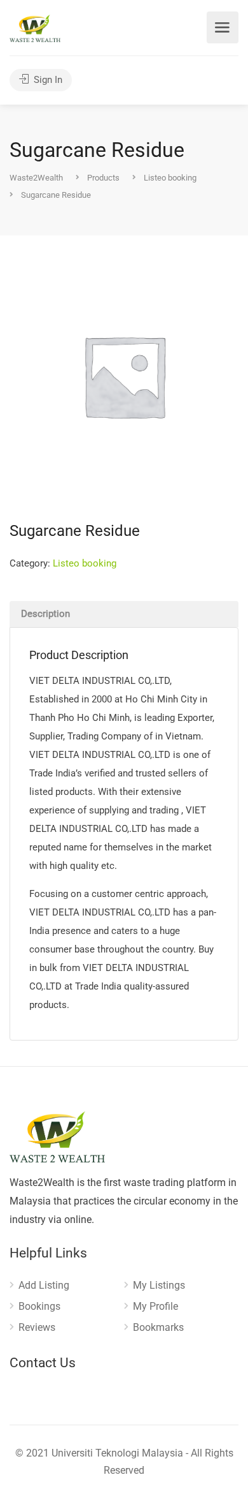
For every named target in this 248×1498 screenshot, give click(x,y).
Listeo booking (84, 563)
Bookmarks (158, 1327)
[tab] (124, 614)
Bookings (39, 1306)
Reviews (36, 1327)
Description (45, 613)
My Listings (159, 1285)
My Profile (155, 1306)
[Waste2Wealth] (35, 28)
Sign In (46, 79)
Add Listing (43, 1285)
